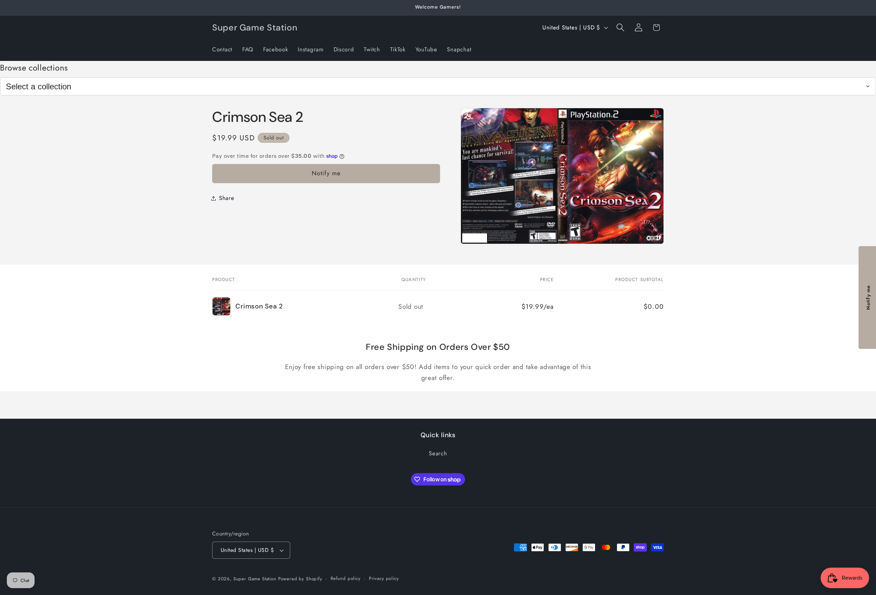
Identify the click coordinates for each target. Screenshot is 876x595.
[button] (620, 27)
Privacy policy (384, 578)
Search (438, 454)
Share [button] (226, 198)
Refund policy (346, 578)
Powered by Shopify (300, 578)
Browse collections (34, 68)
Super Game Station (254, 578)
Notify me (326, 173)
